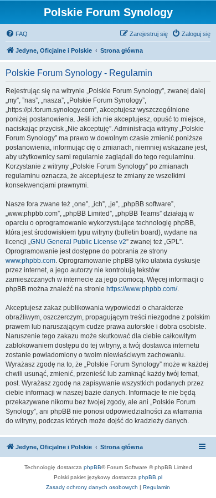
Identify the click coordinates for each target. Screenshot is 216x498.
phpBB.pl (150, 477)
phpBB (92, 467)
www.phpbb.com (30, 261)
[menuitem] (17, 33)
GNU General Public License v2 (78, 242)
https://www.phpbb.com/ (141, 289)
